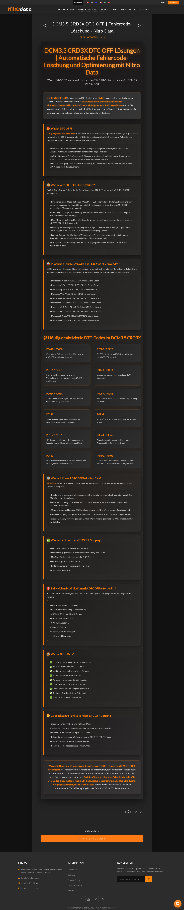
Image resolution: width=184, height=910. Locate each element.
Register (173, 3)
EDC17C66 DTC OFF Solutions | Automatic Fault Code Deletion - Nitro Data (43, 25)
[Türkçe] (88, 2)
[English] (92, 2)
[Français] (101, 2)
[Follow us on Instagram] (96, 899)
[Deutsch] (109, 2)
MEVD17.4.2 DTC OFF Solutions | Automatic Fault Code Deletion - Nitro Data (140, 25)
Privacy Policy (74, 880)
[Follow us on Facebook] (81, 899)
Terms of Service (75, 885)
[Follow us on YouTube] (88, 899)
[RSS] (103, 899)
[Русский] (96, 2)
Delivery (71, 875)
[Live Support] (177, 903)
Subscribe (148, 879)
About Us (71, 891)
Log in (162, 3)
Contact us (72, 869)
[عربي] (105, 2)
